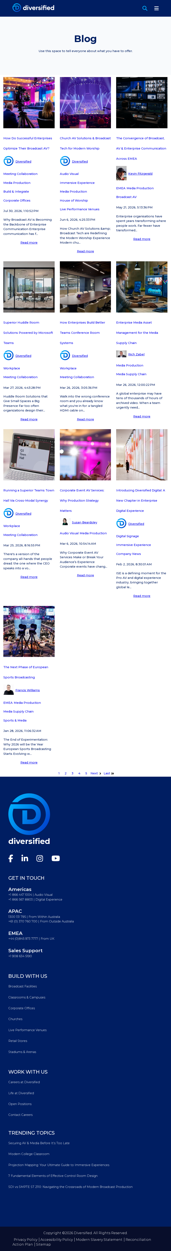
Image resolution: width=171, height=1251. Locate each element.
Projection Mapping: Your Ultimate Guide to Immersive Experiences (58, 1165)
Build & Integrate (16, 191)
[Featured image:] (29, 311)
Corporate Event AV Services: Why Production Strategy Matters (82, 500)
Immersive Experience (77, 183)
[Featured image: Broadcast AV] (29, 127)
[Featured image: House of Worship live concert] (85, 127)
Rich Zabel (136, 354)
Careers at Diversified (24, 1082)
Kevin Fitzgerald (140, 174)
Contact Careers (20, 1115)
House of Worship (74, 200)
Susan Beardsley (84, 522)
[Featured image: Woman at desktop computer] (141, 311)
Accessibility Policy (56, 1240)
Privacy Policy (25, 1240)
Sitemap (43, 1244)
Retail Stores (17, 1041)
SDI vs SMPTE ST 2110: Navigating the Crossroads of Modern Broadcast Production (70, 1187)
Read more (29, 242)
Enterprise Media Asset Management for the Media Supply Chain (137, 333)
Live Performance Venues (79, 209)
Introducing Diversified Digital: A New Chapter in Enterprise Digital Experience (140, 500)
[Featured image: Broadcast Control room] (141, 127)
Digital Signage (127, 536)
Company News (128, 554)
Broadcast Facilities (22, 986)
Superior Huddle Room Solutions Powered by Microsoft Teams (28, 333)
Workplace (11, 368)
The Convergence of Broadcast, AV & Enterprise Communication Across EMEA (141, 148)
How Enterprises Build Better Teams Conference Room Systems (82, 333)
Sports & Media (14, 720)
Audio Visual (69, 174)
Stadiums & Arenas (22, 1052)
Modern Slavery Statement (99, 1240)
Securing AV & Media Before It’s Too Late (39, 1143)
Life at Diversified (21, 1093)
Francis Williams (27, 690)
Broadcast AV (126, 197)
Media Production (16, 183)
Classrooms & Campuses (26, 997)
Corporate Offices (16, 200)
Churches (15, 1019)
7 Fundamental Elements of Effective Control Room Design (53, 1176)
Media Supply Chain (131, 374)
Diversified (23, 161)
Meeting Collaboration (20, 174)
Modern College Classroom (28, 1154)
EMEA (121, 188)
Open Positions (19, 1104)
